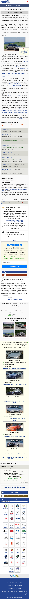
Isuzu (18, 527)
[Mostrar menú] (27, 6)
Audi (12, 508)
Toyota (23, 565)
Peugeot (5, 552)
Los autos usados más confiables (14, 582)
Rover (23, 552)
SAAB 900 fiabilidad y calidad (15, 299)
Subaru (5, 565)
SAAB (10, 8)
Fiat (11, 521)
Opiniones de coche (7, 580)
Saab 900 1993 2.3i (6, 152)
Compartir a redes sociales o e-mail (16, 275)
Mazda (11, 539)
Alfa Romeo (5, 508)
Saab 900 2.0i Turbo (17, 66)
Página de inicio (4, 8)
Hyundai (5, 527)
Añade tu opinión (15, 492)
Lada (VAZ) (17, 533)
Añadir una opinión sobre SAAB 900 (16, 272)
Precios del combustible (7, 594)
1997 (23, 238)
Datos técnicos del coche (20, 580)
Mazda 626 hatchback (14, 83)
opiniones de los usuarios (14, 95)
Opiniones (10, 5)
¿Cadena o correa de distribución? (14, 585)
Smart (23, 558)
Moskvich (12, 546)
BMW (18, 508)
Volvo (17, 571)
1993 (5, 238)
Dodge (5, 521)
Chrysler (5, 514)
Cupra (17, 514)
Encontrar (18, 5)
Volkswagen (11, 571)
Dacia (23, 514)
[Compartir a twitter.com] (14, 575)
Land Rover (23, 533)
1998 (14, 240)
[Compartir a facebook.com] (11, 575)
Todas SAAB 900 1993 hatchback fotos (12, 52)
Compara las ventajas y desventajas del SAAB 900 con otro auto (24, 52)
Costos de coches (23, 591)
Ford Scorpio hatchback (15, 85)
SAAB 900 (16, 8)
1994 (10, 238)
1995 (14, 238)
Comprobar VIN (14, 266)
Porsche (11, 552)
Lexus (5, 539)
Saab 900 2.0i (24, 68)
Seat (12, 558)
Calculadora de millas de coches (9, 591)
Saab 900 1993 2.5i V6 (7, 164)
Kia (11, 533)
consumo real (18, 159)
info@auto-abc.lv (18, 597)
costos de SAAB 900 (18, 118)
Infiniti (11, 527)
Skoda (17, 558)
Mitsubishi (6, 546)
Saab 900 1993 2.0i (6, 129)
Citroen (11, 514)
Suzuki (11, 565)
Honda (23, 521)
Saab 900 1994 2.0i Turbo (8, 139)
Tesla (18, 565)
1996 (19, 238)
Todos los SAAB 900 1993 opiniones (14, 487)
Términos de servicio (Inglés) (21, 594)
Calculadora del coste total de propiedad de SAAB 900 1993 (14, 221)
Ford (18, 521)
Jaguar (23, 527)
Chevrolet (23, 508)
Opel (24, 546)
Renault (17, 552)
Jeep (6, 533)
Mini (23, 539)
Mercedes (18, 539)
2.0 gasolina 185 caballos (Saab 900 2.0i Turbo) (13, 73)
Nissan (17, 546)
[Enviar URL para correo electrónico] (17, 575)
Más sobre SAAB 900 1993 (14, 12)
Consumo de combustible (14, 588)
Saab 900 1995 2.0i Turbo (8, 145)
